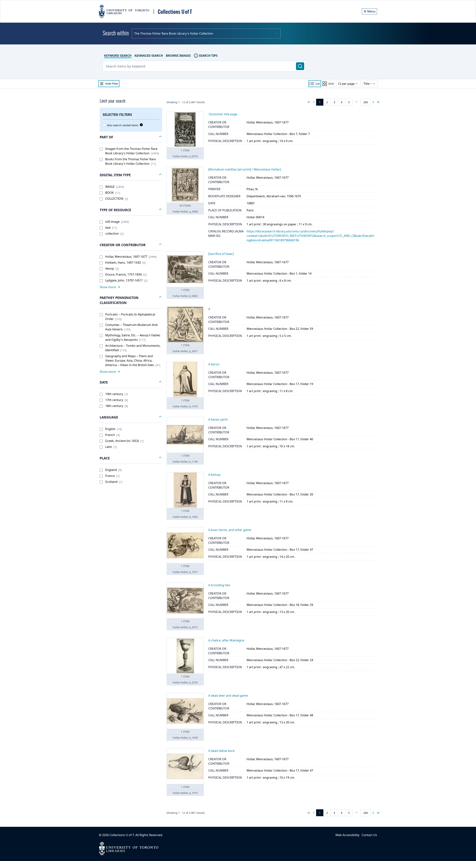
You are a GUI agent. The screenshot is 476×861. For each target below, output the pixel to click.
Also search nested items (122, 125)
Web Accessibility (347, 835)
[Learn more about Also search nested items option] (140, 124)
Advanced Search (148, 56)
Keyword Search (117, 56)
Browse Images (178, 56)
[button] (131, 137)
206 (365, 102)
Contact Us (369, 835)
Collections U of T (122, 835)
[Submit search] (300, 66)
